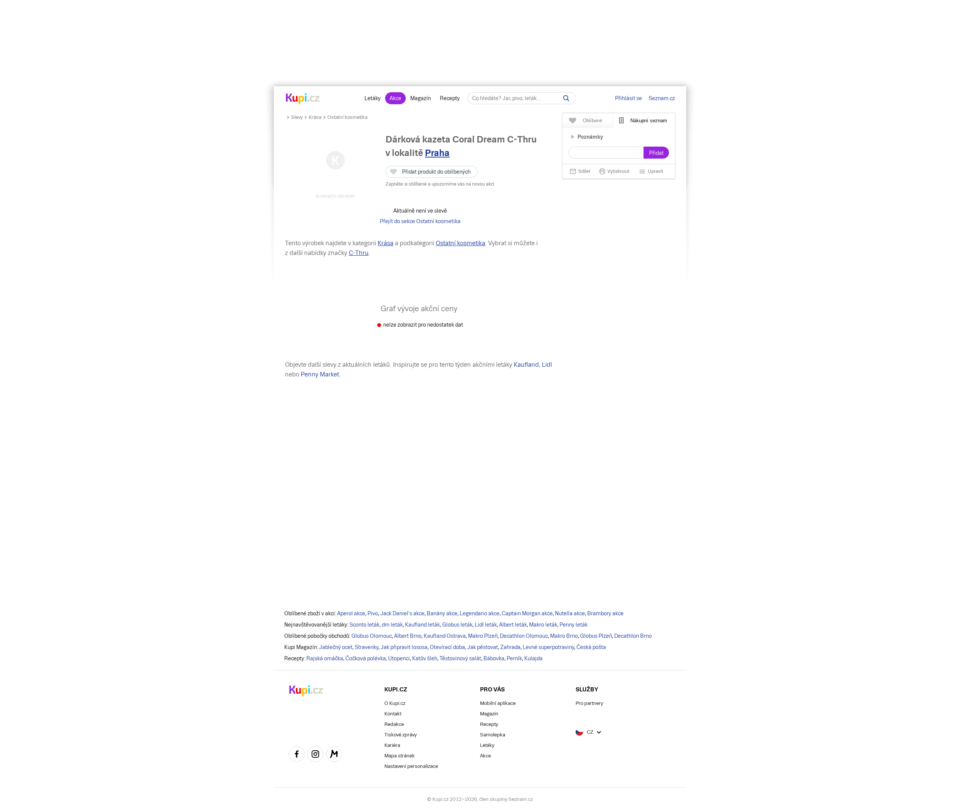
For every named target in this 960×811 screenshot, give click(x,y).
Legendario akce (480, 613)
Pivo (373, 613)
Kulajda (533, 658)
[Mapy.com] (334, 755)
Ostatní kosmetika (347, 117)
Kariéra (392, 745)
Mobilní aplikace (498, 703)
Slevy (297, 117)
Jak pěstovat (482, 647)
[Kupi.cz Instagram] (315, 755)
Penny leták (574, 625)
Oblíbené (592, 120)
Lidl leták (486, 625)
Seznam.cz (662, 98)
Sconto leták (365, 625)
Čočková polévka (365, 658)
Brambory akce (605, 613)
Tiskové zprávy (400, 735)
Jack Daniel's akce (402, 613)
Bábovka (493, 658)
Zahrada (510, 647)
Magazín (420, 98)
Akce (395, 98)
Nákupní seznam (648, 120)
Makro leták (543, 625)
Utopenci (399, 658)
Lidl (547, 364)
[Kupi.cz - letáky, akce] (303, 99)
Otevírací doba (447, 647)
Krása (315, 117)
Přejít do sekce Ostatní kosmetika (420, 221)
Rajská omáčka (324, 658)
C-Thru (359, 252)
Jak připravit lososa (404, 647)
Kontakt (392, 714)
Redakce (394, 724)
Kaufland (526, 364)
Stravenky (366, 647)
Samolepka (492, 735)
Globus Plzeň (596, 636)
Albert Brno (408, 636)
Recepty (450, 98)
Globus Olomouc (371, 636)
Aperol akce (351, 613)
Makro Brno (564, 636)
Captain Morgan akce (527, 613)
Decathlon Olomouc (524, 636)
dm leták (392, 625)
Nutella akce (570, 613)
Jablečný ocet (335, 647)
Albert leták (513, 625)
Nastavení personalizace (411, 766)
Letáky (372, 98)
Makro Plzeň (483, 636)
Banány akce (442, 613)
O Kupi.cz (394, 703)
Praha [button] (437, 153)
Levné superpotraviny (548, 647)
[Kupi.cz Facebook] (296, 755)
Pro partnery (589, 703)
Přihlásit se (628, 98)
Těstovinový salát (460, 658)
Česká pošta (591, 647)
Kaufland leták (422, 625)
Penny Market (320, 374)
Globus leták (457, 625)
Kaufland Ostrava (445, 636)
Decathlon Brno (633, 636)
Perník (514, 658)
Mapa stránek (399, 756)
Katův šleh (424, 658)
